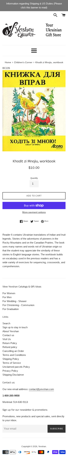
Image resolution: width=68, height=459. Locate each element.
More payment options (34, 212)
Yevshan (42, 446)
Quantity (34, 178)
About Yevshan (10, 331)
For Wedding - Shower (14, 301)
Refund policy (9, 347)
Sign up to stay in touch (15, 327)
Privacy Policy (10, 370)
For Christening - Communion (18, 305)
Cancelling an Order (13, 351)
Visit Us (6, 339)
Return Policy (9, 343)
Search (6, 323)
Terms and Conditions (14, 355)
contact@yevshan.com (41, 389)
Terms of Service (11, 362)
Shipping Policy (10, 358)
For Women (8, 293)
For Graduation (10, 309)
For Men (7, 297)
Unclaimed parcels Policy (16, 366)
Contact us (8, 335)
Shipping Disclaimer (13, 374)
